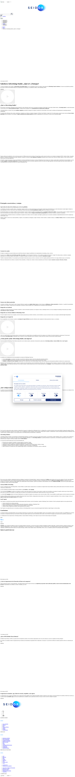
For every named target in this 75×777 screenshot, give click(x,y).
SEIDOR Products (6, 748)
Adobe (4, 759)
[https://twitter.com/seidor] (3, 714)
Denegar (21, 399)
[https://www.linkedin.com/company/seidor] (3, 711)
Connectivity (5, 746)
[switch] (31, 395)
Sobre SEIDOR (5, 724)
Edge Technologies (6, 739)
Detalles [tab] (37, 380)
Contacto (4, 16)
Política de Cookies (6, 768)
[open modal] (7, 96)
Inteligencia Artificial (6, 738)
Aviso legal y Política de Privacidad (9, 767)
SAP (3, 756)
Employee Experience (6, 741)
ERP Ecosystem (5, 742)
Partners (4, 22)
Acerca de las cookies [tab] (54, 380)
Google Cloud (5, 762)
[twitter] (3, 519)
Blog (4, 27)
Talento (4, 23)
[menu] (0, 17)
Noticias (4, 725)
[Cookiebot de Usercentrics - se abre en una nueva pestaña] (56, 376)
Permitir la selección (37, 399)
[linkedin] (2, 520)
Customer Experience (6, 740)
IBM (3, 758)
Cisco (4, 763)
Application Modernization (7, 745)
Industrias (4, 21)
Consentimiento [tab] (21, 380)
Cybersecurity (5, 747)
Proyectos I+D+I (5, 769)
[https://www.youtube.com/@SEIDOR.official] (3, 715)
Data (3, 743)
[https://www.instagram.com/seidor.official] (3, 713)
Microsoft (4, 757)
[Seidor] (37, 7)
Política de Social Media (7, 770)
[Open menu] (1, 18)
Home (4, 26)
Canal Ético (5, 771)
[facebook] (0, 520)
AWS (4, 761)
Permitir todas (53, 399)
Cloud (4, 744)
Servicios (4, 20)
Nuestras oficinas (6, 727)
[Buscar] (12, 14)
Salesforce (4, 760)
